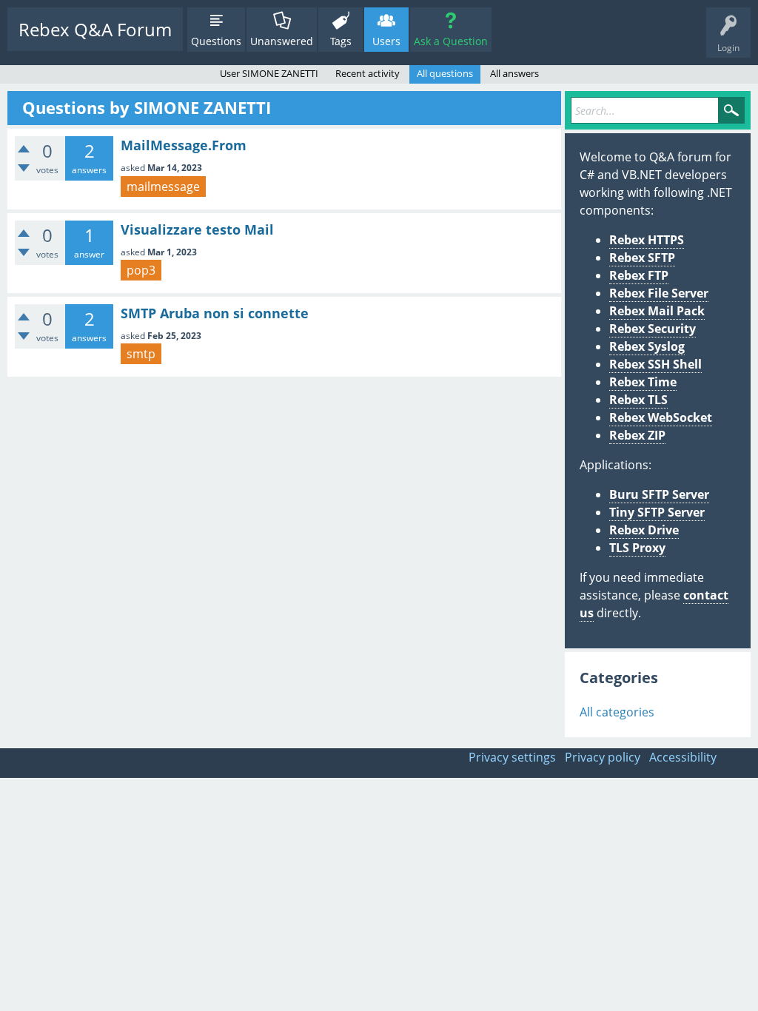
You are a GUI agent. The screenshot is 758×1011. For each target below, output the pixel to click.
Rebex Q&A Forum (95, 29)
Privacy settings (512, 757)
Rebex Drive (644, 530)
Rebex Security (652, 328)
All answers (514, 73)
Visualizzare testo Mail (197, 229)
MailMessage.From (183, 145)
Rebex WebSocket (660, 417)
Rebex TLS (638, 400)
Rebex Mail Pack (657, 311)
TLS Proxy (637, 548)
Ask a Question (451, 41)
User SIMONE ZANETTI (269, 73)
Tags (341, 41)
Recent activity (367, 73)
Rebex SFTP (642, 257)
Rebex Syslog (647, 346)
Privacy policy (602, 757)
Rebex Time (643, 382)
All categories (617, 712)
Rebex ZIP (637, 435)
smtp (141, 354)
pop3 (141, 270)
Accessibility (683, 757)
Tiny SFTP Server (657, 512)
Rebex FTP (638, 275)
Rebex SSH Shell (655, 364)
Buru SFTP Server (659, 494)
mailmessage (163, 186)
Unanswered (281, 41)
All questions (445, 73)
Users (386, 41)
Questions (216, 41)
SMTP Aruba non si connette (215, 313)
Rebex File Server (658, 293)
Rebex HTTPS (646, 240)
